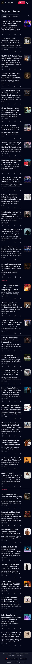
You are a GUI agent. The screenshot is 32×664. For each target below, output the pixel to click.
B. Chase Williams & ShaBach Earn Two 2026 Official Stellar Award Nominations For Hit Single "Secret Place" (10, 584)
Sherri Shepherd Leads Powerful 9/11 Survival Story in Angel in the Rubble (10, 110)
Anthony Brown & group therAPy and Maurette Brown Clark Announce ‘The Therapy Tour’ (10, 93)
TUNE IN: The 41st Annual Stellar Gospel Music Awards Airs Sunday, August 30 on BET (11, 23)
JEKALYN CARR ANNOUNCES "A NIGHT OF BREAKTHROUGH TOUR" (11, 475)
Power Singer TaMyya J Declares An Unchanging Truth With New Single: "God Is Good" (11, 390)
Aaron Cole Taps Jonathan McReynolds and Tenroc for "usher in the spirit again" (11, 232)
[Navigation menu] (4, 3)
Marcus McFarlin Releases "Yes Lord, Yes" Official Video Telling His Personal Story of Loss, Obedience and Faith (11, 425)
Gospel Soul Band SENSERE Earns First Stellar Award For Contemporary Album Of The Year (11, 168)
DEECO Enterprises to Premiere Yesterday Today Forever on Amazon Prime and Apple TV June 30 (11, 497)
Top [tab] (9, 16)
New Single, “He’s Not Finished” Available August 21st (11, 310)
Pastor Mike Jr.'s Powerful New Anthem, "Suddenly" (11, 459)
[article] (16, 27)
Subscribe (22, 3)
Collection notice (20, 655)
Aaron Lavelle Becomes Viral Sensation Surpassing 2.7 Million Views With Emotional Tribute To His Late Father (11, 287)
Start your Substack (12, 659)
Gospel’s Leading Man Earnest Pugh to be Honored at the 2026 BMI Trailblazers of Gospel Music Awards (10, 531)
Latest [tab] (4, 16)
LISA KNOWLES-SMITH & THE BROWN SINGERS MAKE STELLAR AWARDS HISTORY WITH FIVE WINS (11, 180)
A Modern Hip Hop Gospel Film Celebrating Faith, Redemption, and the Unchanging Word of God (11, 502)
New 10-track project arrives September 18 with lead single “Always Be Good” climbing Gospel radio (10, 81)
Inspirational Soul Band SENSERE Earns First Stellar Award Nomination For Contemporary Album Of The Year (11, 514)
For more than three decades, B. (11, 588)
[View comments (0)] (9, 34)
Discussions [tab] (15, 16)
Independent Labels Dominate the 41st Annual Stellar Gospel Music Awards (11, 249)
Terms (13, 655)
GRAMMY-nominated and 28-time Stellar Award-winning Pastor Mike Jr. (10, 463)
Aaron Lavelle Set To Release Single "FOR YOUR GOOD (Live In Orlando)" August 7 (11, 293)
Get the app (23, 659)
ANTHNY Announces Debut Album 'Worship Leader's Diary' (9, 340)
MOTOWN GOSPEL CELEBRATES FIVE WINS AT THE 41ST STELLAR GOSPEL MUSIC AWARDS (11, 127)
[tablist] (10, 16)
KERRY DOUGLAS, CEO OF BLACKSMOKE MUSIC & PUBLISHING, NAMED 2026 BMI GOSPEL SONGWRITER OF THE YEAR (11, 373)
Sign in (28, 3)
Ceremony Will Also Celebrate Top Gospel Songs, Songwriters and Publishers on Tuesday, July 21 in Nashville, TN (11, 554)
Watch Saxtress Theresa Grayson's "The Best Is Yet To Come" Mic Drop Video (11, 407)
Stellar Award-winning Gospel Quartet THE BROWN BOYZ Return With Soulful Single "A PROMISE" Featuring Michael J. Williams (10, 600)
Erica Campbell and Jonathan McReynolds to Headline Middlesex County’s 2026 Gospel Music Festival (11, 617)
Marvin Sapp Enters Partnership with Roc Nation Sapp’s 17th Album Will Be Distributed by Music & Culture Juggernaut (11, 305)
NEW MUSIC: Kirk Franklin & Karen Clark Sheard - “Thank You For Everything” (10, 41)
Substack (9, 662)
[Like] (2, 86)
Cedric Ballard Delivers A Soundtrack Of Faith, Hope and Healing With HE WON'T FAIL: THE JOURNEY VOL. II (11, 214)
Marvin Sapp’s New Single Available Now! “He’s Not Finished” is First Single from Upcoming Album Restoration (11, 145)
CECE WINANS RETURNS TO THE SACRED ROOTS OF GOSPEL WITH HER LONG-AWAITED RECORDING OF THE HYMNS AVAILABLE (11, 634)
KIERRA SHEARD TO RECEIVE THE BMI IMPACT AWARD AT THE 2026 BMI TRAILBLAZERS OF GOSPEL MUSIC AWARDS (11, 549)
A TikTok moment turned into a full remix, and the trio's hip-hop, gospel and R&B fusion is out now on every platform (11, 237)
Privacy (9, 655)
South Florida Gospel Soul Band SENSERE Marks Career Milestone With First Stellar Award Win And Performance (11, 162)
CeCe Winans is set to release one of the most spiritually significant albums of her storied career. (11, 640)
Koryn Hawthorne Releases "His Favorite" (10, 356)
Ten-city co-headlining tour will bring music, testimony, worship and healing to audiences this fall (11, 98)
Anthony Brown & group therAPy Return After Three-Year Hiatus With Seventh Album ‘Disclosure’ (10, 75)
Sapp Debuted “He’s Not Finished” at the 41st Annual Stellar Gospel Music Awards (11, 150)
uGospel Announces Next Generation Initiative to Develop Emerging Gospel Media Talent (11, 266)
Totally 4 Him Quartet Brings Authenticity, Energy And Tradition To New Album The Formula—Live (11, 197)
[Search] (29, 16)
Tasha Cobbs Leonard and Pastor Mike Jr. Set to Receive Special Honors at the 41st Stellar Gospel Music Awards (11, 442)
